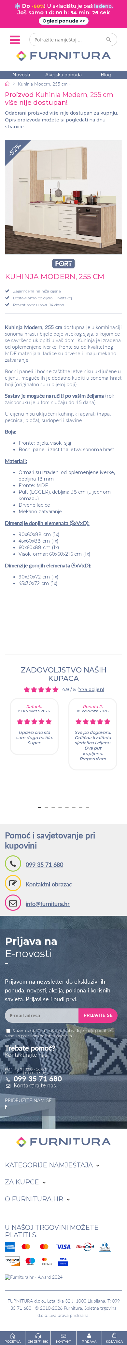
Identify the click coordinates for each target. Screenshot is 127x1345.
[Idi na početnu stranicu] (7, 83)
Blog (106, 75)
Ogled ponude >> (63, 21)
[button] (63, 197)
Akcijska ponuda (63, 75)
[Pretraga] (109, 39)
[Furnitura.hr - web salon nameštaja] (63, 56)
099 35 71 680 (44, 864)
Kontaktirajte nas (35, 1085)
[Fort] (63, 263)
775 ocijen (91, 689)
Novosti (21, 75)
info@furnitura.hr (48, 904)
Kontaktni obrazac (49, 884)
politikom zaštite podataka (46, 1035)
